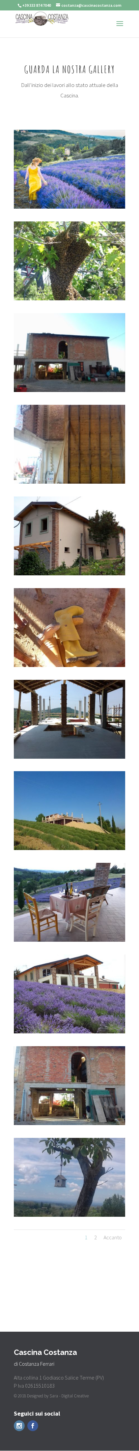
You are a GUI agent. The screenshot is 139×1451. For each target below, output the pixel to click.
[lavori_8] (69, 757)
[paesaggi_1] (69, 1215)
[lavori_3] (69, 665)
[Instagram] (19, 1425)
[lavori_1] (69, 1123)
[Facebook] (32, 1425)
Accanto (113, 1237)
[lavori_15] (69, 574)
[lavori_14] (69, 1032)
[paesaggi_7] (69, 207)
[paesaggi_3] (69, 299)
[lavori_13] (69, 940)
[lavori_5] (69, 482)
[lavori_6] (69, 390)
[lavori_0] (69, 848)
